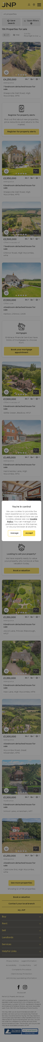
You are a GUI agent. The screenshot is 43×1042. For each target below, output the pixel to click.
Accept (29, 533)
